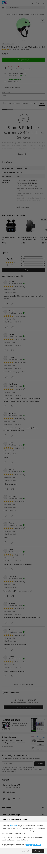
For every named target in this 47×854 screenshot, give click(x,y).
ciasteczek (13, 825)
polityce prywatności (33, 845)
